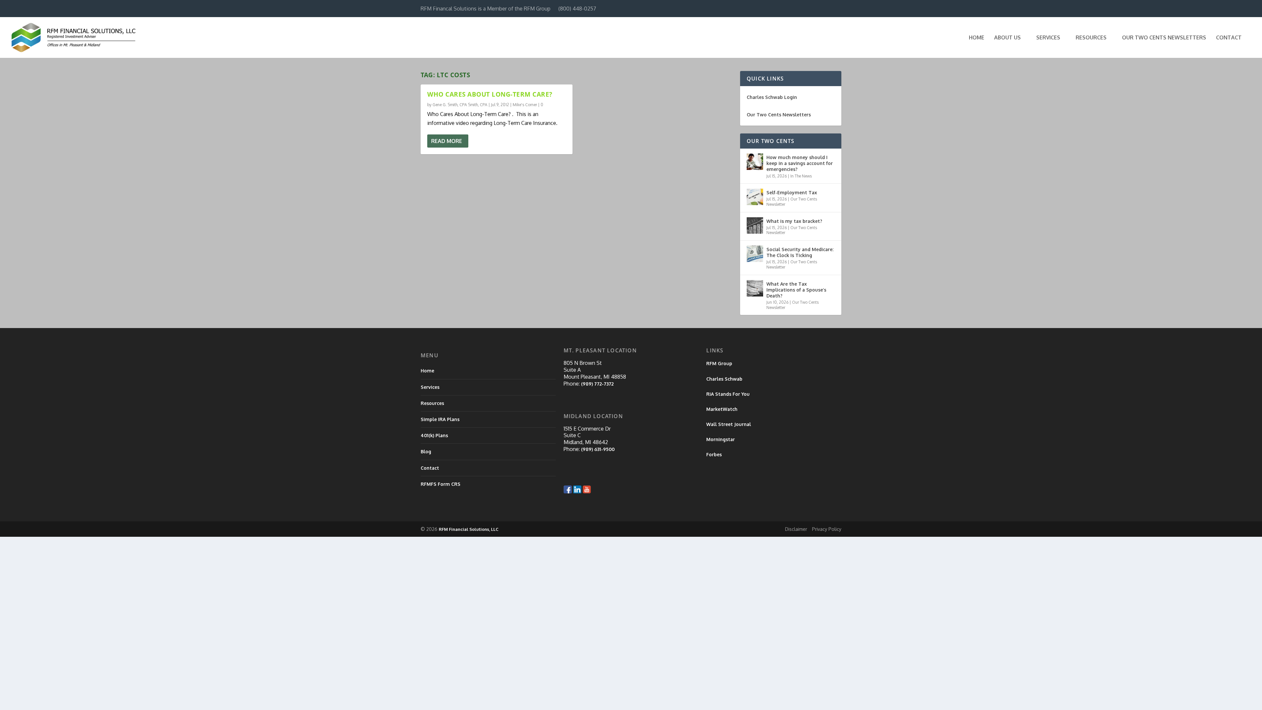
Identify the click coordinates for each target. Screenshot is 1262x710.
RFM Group (719, 363)
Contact (1229, 38)
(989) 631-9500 (598, 449)
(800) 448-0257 (577, 8)
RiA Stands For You (728, 394)
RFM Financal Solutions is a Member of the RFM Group (485, 8)
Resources (1091, 38)
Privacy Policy (826, 529)
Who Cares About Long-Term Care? (489, 94)
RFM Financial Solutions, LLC (469, 529)
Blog (426, 451)
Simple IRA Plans (440, 419)
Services (1048, 38)
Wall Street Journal (728, 424)
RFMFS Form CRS (440, 484)
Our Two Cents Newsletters (1164, 38)
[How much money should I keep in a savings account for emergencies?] (755, 162)
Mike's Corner (525, 104)
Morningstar (720, 439)
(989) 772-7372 (597, 384)
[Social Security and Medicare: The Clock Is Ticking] (755, 254)
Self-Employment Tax (791, 192)
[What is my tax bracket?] (755, 225)
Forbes (714, 454)
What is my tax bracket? (794, 221)
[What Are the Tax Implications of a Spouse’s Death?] (755, 288)
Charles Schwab (724, 379)
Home (976, 38)
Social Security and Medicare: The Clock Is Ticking (799, 252)
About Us (1007, 38)
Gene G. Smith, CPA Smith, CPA (459, 104)
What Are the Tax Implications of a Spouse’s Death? (796, 289)
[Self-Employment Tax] (755, 197)
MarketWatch (721, 409)
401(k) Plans (434, 435)
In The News (801, 176)
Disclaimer (796, 529)
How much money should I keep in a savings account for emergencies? (799, 163)
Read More (446, 141)
